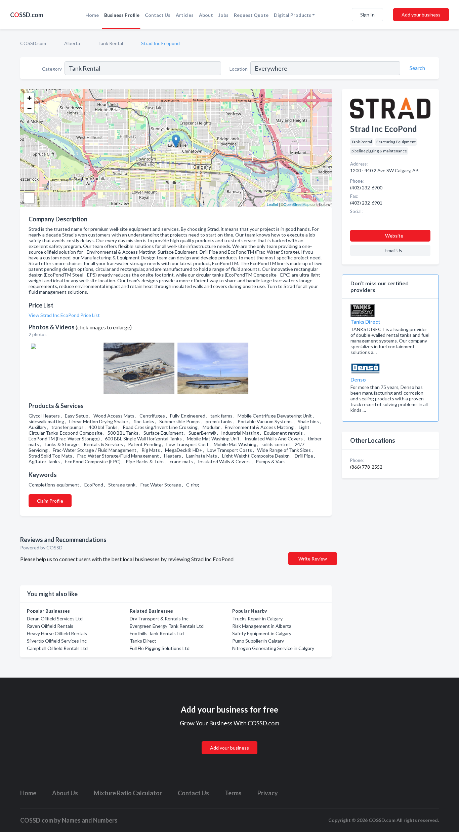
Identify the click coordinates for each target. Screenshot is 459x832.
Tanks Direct (143, 641)
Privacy (267, 793)
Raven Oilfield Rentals (50, 626)
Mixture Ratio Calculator (128, 793)
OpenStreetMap (296, 204)
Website (394, 236)
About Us (65, 793)
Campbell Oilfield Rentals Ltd (57, 648)
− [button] (29, 108)
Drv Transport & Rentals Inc (159, 618)
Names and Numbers (90, 820)
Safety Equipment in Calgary (261, 633)
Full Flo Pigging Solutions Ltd (160, 648)
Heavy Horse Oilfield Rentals (57, 633)
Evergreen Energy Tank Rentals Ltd (167, 626)
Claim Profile (50, 501)
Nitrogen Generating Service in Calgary (273, 648)
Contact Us (157, 15)
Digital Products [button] (292, 15)
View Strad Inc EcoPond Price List (64, 315)
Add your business (421, 14)
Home (92, 15)
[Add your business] (229, 739)
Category (52, 69)
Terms (233, 793)
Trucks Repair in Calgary (257, 618)
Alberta (72, 43)
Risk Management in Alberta (261, 626)
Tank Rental (110, 43)
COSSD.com (33, 43)
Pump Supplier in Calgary (258, 641)
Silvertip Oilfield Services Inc (57, 641)
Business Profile (121, 15)
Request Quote (251, 15)
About (206, 15)
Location (239, 69)
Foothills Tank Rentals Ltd (157, 633)
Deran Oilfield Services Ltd (55, 618)
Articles (185, 15)
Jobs (223, 15)
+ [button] (29, 98)
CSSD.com (26, 15)
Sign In (367, 14)
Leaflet (272, 204)
